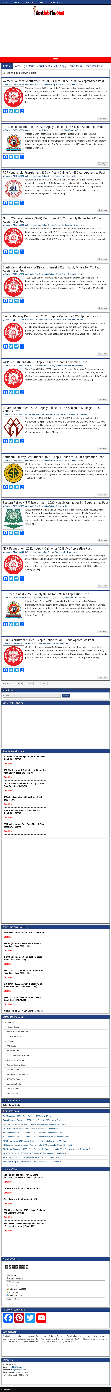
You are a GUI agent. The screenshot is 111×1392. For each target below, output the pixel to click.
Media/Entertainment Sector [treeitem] (17, 1032)
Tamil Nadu (68, 130)
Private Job (66, 85)
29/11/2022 (19, 366)
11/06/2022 (19, 643)
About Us (16, 2)
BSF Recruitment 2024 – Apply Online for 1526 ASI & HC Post (27, 1116)
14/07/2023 (19, 85)
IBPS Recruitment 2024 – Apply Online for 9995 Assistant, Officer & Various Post (35, 1124)
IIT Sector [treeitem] (10, 1041)
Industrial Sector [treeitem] (12, 1051)
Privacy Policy (56, 2)
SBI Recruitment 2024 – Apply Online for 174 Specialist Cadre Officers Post (33, 1133)
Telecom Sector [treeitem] (12, 1027)
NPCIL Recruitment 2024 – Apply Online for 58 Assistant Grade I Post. (30, 1128)
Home (5, 2)
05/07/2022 (19, 552)
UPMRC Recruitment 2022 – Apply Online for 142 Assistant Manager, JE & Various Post (51, 409)
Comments (78, 85)
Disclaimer (42, 2)
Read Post (102, 118)
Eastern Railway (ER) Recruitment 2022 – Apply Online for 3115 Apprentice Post (55, 503)
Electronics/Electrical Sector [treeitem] (17, 1056)
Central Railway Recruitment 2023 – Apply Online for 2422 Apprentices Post (53, 316)
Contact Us (29, 2)
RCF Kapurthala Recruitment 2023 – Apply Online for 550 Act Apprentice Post (54, 173)
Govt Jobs (39, 85)
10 (32, 684)
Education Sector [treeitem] (13, 1089)
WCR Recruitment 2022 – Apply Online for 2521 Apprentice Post (45, 362)
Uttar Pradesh (69, 415)
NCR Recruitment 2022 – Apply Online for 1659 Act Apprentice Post (47, 548)
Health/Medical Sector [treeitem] (15, 1060)
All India (30, 85)
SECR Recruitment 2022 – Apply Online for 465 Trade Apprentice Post (48, 640)
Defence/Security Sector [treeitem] (16, 1065)
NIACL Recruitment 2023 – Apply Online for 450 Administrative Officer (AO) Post (34, 1141)
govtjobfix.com (12, 1111)
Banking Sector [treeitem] (12, 1070)
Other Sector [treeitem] (11, 1022)
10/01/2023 (19, 274)
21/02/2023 (19, 176)
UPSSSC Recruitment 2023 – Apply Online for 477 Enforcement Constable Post (34, 1153)
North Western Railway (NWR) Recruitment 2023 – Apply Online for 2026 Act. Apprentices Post (54, 219)
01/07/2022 (19, 598)
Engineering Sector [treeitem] (13, 1084)
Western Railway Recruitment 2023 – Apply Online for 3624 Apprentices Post (53, 81)
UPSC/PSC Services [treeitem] (14, 1079)
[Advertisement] (55, 36)
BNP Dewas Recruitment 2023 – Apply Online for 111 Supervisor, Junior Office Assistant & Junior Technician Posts (48, 1149)
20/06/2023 (19, 130)
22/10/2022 (19, 460)
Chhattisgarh (32, 643)
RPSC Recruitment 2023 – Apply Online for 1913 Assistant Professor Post (32, 1157)
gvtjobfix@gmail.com (17, 1367)
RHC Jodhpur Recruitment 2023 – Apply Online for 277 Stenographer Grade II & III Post (37, 1145)
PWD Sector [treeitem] (11, 1046)
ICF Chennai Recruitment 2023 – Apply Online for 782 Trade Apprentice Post (53, 127)
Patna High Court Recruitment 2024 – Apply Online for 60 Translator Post (31, 1120)
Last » (44, 684)
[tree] (55, 1058)
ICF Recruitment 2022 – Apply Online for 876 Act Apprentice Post (46, 594)
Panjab (57, 176)
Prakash (8, 85)
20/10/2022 (19, 506)
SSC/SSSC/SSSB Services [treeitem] (17, 1074)
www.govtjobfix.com (18, 1370)
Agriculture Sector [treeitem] (13, 1093)
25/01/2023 (19, 225)
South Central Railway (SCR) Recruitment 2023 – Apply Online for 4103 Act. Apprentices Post (52, 269)
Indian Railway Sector (52, 85)
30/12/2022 (19, 320)
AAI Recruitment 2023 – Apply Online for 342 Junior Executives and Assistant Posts (36, 1137)
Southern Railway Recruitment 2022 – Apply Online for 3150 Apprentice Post (53, 457)
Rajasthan (68, 225)
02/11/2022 (19, 415)
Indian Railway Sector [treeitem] (15, 1037)
